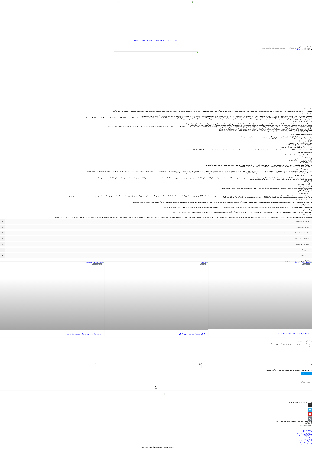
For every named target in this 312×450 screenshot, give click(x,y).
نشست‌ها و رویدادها (146, 40)
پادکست (177, 40)
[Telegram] (310, 410)
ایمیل (200, 364)
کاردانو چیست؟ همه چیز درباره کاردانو (192, 334)
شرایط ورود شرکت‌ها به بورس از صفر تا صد (294, 333)
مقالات (169, 40)
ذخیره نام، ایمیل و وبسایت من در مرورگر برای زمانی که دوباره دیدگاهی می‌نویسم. (288, 370)
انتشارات (135, 40)
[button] (2, 382)
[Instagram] (310, 405)
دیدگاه (310, 346)
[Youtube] (310, 414)
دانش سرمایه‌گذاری (294, 48)
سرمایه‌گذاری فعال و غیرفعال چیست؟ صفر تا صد (84, 334)
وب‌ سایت (309, 364)
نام (96, 364)
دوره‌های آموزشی (159, 40)
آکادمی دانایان (306, 48)
